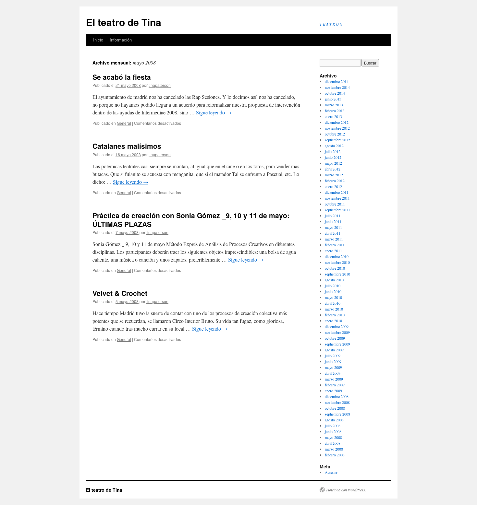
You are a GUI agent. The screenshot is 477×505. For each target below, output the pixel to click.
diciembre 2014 (337, 81)
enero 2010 (333, 320)
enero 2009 (333, 390)
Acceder (331, 472)
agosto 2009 (334, 349)
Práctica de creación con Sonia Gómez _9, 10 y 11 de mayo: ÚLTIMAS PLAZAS (190, 219)
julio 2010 (332, 285)
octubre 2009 (335, 338)
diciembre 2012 (337, 122)
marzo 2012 (334, 174)
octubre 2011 (335, 203)
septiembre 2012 (337, 139)
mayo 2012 (333, 163)
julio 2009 (332, 355)
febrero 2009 (335, 384)
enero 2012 (333, 186)
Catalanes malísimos (126, 146)
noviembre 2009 (337, 332)
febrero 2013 (335, 110)
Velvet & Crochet (119, 293)
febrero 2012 (335, 180)
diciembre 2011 (337, 192)
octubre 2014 (335, 93)
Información (121, 40)
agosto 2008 (334, 419)
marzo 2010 (334, 308)
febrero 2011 (335, 244)
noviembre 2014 (337, 87)
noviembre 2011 (337, 198)
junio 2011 (333, 221)
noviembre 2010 (337, 262)
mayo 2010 (333, 297)
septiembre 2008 (337, 414)
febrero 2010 (335, 314)
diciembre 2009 (337, 326)
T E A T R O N (331, 24)
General (124, 123)
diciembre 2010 (337, 256)
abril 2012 (332, 168)
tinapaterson (160, 85)
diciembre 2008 (337, 396)
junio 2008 (333, 431)
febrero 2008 (335, 454)
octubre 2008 (335, 408)
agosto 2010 (334, 279)
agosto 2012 (334, 145)
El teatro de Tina (123, 22)
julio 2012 (332, 151)
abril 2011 (332, 233)
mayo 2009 (333, 367)
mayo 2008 (333, 437)
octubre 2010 (335, 268)
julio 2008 (332, 425)
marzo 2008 (334, 449)
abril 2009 (332, 373)
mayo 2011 (333, 227)
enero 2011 (333, 250)
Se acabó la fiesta (121, 77)
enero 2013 (333, 116)
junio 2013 (333, 98)
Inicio (98, 40)
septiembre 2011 (337, 209)
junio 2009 (333, 361)
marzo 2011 (334, 238)
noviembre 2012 (337, 128)
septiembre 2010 (337, 273)
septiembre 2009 (337, 343)
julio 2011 (332, 215)
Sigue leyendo (213, 112)
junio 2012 (333, 157)
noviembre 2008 (337, 402)
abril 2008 (332, 443)
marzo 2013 (334, 104)
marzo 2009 (334, 379)
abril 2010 (332, 303)
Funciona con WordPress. (346, 489)
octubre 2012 (335, 133)
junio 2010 (333, 291)
